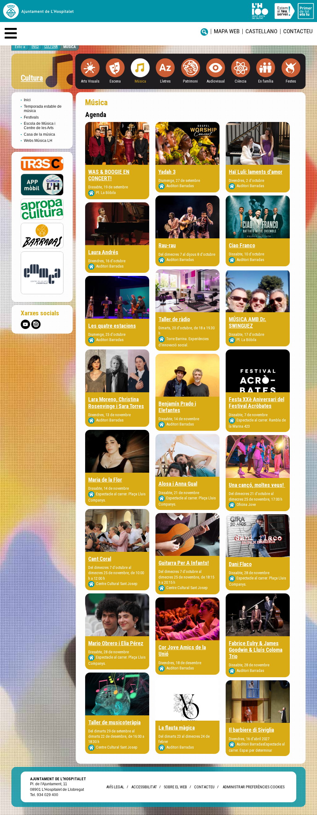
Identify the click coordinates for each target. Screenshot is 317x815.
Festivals (31, 117)
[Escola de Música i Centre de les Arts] (42, 272)
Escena (115, 81)
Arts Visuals (90, 81)
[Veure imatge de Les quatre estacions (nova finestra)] (117, 297)
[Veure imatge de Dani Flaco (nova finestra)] (258, 535)
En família (265, 81)
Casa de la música (39, 134)
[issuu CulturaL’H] (36, 324)
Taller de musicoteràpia (114, 722)
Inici (35, 46)
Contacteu (298, 31)
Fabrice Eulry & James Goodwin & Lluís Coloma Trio (255, 650)
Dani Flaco (240, 564)
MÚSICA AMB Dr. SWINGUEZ (247, 322)
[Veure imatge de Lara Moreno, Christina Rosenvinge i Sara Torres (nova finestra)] (117, 370)
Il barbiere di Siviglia (251, 730)
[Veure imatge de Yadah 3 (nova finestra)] (187, 143)
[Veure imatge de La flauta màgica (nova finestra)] (187, 699)
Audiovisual (215, 81)
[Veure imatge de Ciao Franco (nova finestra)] (258, 217)
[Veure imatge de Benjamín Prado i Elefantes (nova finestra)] (187, 375)
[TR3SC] (42, 163)
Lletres (165, 81)
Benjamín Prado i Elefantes (177, 407)
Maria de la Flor (105, 480)
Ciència (240, 81)
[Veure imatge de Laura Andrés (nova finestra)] (117, 223)
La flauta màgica (176, 728)
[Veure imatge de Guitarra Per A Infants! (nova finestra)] (187, 534)
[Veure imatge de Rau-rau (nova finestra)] (187, 217)
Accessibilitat (144, 787)
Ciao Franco (242, 245)
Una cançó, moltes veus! (257, 485)
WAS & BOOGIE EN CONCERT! (108, 175)
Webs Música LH (38, 140)
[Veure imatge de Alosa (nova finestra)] (187, 455)
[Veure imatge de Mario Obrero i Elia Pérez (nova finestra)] (117, 614)
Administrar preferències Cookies (253, 787)
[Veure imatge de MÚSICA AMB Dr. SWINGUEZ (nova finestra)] (258, 290)
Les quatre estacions (112, 326)
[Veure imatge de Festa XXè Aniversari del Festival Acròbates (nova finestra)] (258, 370)
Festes (291, 81)
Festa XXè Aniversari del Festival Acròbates (256, 402)
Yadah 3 (167, 172)
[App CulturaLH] (42, 184)
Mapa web (227, 31)
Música (69, 47)
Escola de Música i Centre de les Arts (39, 125)
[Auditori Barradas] (42, 235)
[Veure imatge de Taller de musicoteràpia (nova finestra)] (117, 694)
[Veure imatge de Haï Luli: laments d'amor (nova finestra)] (258, 143)
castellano (261, 31)
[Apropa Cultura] (42, 209)
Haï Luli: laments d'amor (255, 172)
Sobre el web (175, 787)
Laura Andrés (103, 252)
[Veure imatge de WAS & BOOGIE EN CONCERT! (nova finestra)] (117, 143)
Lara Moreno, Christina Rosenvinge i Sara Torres (116, 402)
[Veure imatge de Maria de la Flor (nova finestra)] (117, 451)
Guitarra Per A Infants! (183, 563)
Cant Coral (99, 559)
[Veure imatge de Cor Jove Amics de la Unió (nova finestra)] (187, 618)
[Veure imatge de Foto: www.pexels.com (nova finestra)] (258, 456)
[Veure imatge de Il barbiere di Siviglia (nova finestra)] (258, 701)
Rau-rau (167, 245)
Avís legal (115, 787)
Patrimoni (190, 81)
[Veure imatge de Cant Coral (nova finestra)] (117, 530)
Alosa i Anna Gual (177, 484)
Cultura (51, 46)
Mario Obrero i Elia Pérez (115, 643)
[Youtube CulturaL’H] (25, 324)
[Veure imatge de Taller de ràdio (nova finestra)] (187, 290)
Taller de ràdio (174, 319)
